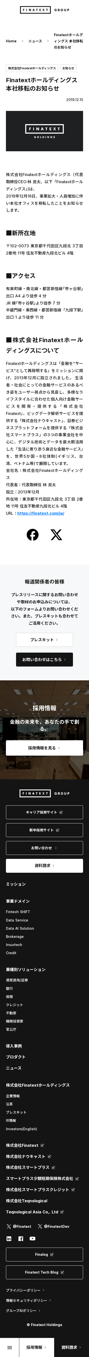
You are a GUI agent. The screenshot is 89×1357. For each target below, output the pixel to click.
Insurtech (14, 945)
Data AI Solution (20, 928)
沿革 (9, 1104)
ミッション (16, 884)
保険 (9, 997)
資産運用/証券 (17, 980)
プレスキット (16, 1112)
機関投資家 (14, 1021)
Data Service (17, 920)
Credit (11, 953)
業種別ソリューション (25, 969)
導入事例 (14, 1046)
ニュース (35, 41)
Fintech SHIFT (18, 912)
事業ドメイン (18, 901)
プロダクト (16, 1056)
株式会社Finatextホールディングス (38, 1085)
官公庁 (11, 1029)
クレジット (14, 1005)
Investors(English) (21, 1129)
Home (11, 41)
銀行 (9, 988)
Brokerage (15, 936)
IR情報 (11, 1120)
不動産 (11, 1013)
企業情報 (13, 1096)
